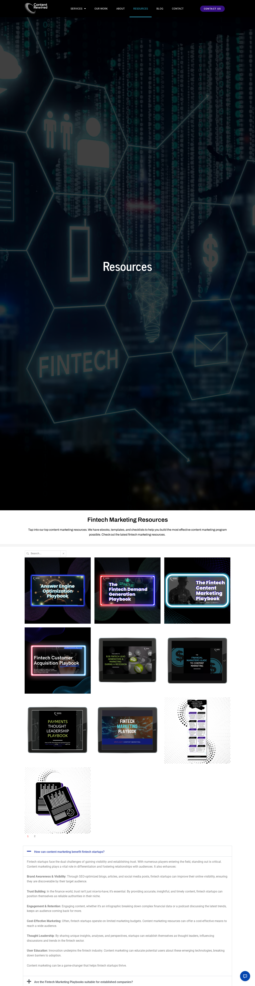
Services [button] (76, 8)
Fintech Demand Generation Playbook (124, 570)
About (120, 8)
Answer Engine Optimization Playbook (54, 570)
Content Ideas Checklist (190, 708)
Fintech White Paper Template (55, 778)
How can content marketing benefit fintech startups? (69, 852)
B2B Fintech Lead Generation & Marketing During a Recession (125, 643)
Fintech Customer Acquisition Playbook (55, 640)
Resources (140, 8)
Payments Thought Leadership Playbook (48, 710)
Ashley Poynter (38, 618)
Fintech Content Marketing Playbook (192, 570)
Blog (159, 8)
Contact (178, 8)
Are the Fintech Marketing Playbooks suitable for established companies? (83, 982)
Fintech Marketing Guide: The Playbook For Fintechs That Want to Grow (125, 713)
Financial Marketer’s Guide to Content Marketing (194, 640)
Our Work (101, 8)
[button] (127, 851)
